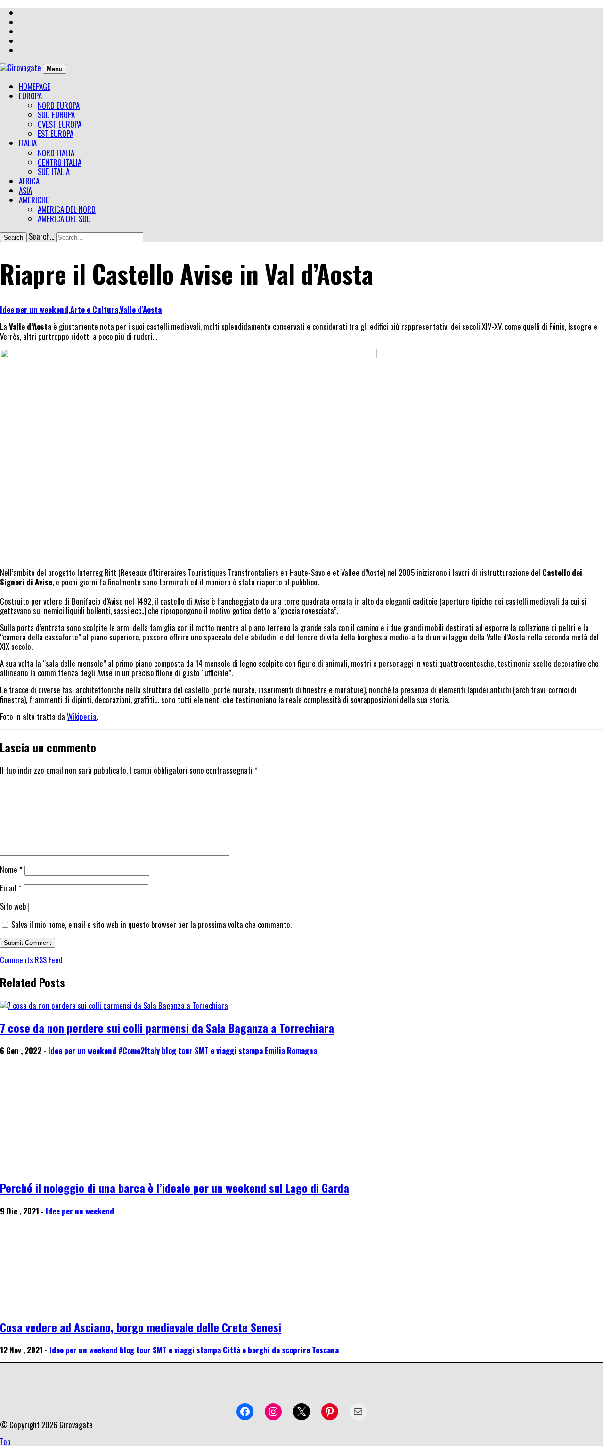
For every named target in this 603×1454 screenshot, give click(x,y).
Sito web (13, 906)
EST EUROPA (55, 133)
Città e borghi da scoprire (266, 1350)
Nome (11, 869)
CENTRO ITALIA (59, 162)
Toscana (325, 1350)
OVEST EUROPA (59, 124)
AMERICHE (34, 200)
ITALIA (28, 143)
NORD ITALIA (56, 153)
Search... (41, 236)
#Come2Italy (139, 1050)
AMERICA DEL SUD (64, 218)
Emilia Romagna (291, 1050)
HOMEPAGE (34, 86)
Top (5, 1441)
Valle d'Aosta (141, 309)
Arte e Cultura (94, 309)
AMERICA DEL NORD (67, 209)
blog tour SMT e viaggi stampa (212, 1050)
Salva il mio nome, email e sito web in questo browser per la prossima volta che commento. (151, 924)
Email (11, 888)
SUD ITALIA (54, 171)
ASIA (25, 190)
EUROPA (30, 96)
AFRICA (29, 181)
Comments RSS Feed (31, 960)
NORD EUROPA (59, 105)
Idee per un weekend (34, 309)
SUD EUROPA (56, 114)
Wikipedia (82, 716)
